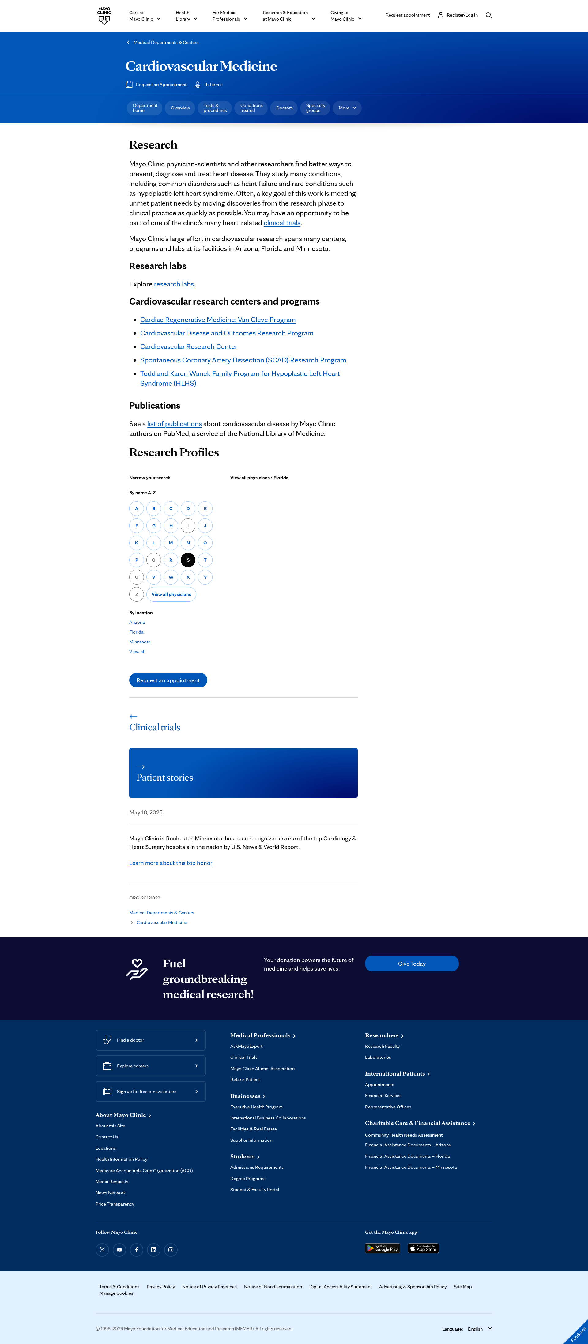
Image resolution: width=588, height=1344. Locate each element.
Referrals (213, 84)
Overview (180, 108)
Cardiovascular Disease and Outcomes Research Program (227, 332)
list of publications (174, 423)
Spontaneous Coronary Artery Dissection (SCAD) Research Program (243, 359)
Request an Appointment (161, 84)
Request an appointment (168, 680)
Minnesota (140, 642)
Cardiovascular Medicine (201, 65)
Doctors (284, 108)
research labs (174, 283)
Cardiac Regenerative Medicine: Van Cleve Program (218, 319)
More (344, 108)
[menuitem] (145, 108)
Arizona (137, 622)
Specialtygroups (315, 107)
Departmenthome (145, 107)
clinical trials (282, 222)
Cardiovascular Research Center (188, 346)
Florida (136, 632)
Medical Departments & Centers (166, 42)
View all (137, 651)
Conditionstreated (251, 107)
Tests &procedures (215, 107)
